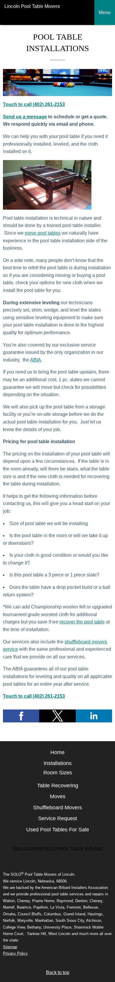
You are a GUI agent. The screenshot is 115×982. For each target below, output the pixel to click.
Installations (58, 763)
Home (57, 752)
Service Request (57, 818)
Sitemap (10, 947)
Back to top (57, 972)
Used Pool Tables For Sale (57, 830)
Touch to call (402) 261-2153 (34, 104)
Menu (105, 12)
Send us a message (25, 116)
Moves (57, 796)
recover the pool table (82, 621)
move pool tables (42, 233)
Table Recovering (57, 785)
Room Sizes (57, 773)
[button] (21, 715)
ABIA (35, 359)
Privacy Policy (15, 953)
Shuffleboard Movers (57, 808)
